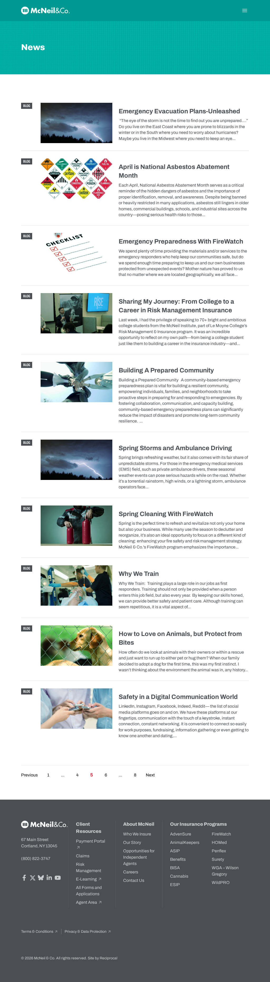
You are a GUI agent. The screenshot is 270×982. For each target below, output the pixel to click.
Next (150, 775)
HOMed (219, 842)
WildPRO (221, 882)
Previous (29, 775)
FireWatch (221, 834)
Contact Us (133, 880)
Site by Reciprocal (102, 958)
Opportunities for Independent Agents (139, 857)
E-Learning (87, 879)
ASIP (175, 851)
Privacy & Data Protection (86, 932)
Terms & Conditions (37, 932)
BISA (175, 868)
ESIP (175, 884)
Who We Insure (137, 834)
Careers (130, 872)
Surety (218, 859)
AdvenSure (180, 834)
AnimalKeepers (184, 842)
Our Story (132, 842)
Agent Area (87, 902)
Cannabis (179, 876)
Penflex (219, 851)
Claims (82, 856)
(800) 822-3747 (35, 858)
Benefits (178, 859)
